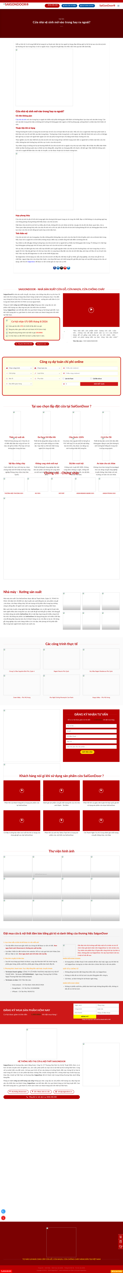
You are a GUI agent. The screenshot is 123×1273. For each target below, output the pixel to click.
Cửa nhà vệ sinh (21, 119)
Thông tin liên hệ (69, 1267)
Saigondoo (31, 261)
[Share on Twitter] (58, 267)
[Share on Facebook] (54, 267)
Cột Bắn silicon (97, 378)
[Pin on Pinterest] (65, 267)
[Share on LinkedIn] (68, 267)
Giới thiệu (47, 1267)
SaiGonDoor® (107, 5)
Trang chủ (41, 1267)
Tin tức (61, 19)
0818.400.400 (7, 1271)
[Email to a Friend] (61, 267)
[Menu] (118, 5)
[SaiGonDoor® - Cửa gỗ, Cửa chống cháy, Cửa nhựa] (22, 6)
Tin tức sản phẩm (80, 1267)
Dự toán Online (117, 1271)
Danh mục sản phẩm (57, 1267)
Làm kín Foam (69, 378)
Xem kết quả (99, 384)
